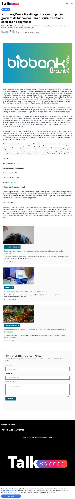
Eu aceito (11, 496)
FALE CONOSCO (9, 425)
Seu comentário (10, 382)
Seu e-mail (8, 373)
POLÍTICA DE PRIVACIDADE (13, 430)
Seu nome (8, 365)
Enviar (10, 398)
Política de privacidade (8, 490)
